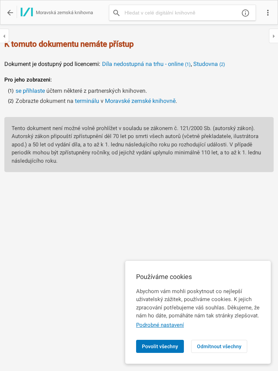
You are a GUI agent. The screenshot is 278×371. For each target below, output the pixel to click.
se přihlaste (30, 90)
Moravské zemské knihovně (140, 100)
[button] (268, 12)
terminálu (87, 100)
